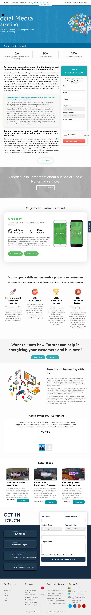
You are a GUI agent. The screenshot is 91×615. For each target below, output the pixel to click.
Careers (75, 2)
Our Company (8, 588)
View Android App (15, 253)
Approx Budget (68, 112)
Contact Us (7, 595)
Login (86, 2)
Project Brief (67, 119)
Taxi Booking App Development (56, 600)
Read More (23, 500)
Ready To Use (33, 3)
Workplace (68, 2)
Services (15, 3)
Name (65, 86)
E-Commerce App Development (56, 603)
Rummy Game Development (55, 590)
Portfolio (23, 3)
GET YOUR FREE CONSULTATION (63, 559)
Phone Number (71, 517)
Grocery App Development (54, 598)
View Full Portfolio (31, 253)
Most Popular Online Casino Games (15, 483)
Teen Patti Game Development (55, 593)
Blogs (81, 2)
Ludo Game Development (54, 588)
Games (6, 3)
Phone (65, 99)
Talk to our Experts (45, 188)
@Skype (52, 357)
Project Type (67, 106)
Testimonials (7, 590)
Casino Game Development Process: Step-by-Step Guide (44, 483)
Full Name (45, 517)
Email (65, 92)
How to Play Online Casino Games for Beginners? (70, 483)
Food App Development (54, 595)
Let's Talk (45, 160)
